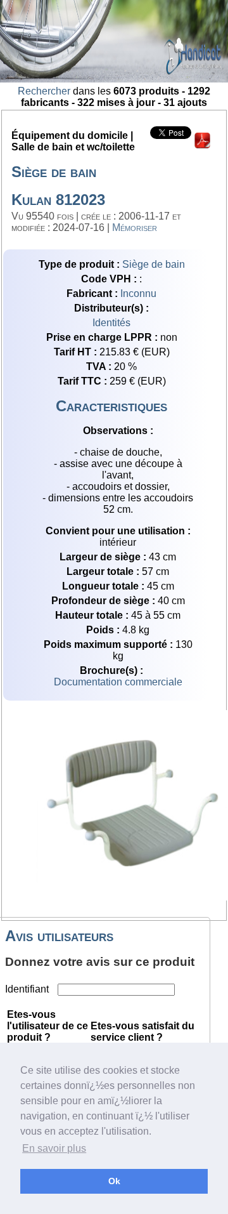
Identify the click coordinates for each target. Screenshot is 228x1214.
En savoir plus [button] (54, 1148)
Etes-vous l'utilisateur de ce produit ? (47, 1026)
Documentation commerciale (118, 681)
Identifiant (28, 989)
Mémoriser (134, 227)
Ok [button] (114, 1181)
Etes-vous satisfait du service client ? (142, 1031)
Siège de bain (153, 264)
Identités (111, 322)
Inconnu (138, 293)
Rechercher (44, 91)
